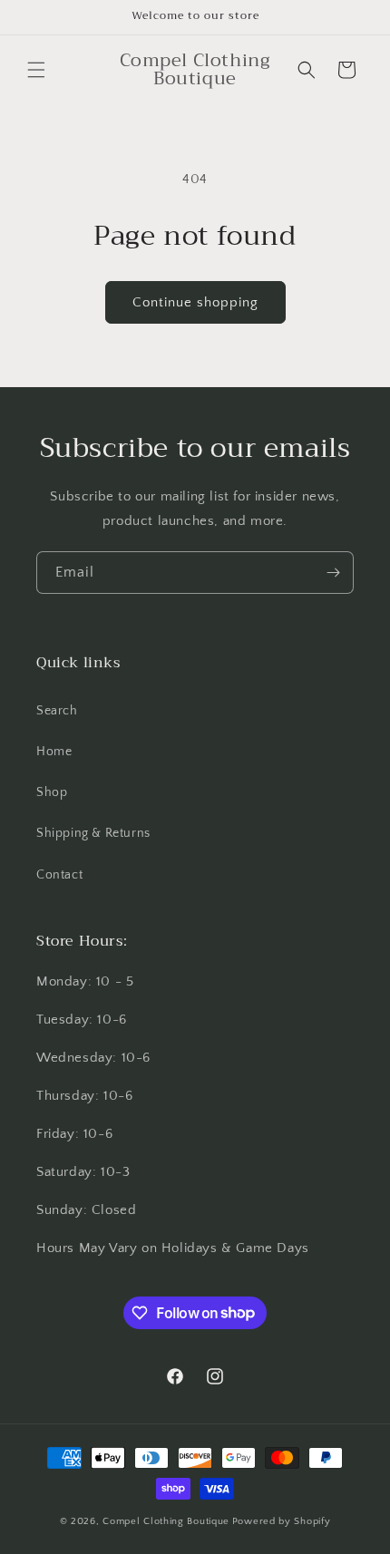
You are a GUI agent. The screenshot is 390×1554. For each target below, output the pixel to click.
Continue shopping (195, 302)
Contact (59, 875)
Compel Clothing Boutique (165, 1521)
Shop (51, 792)
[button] (36, 70)
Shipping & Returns (93, 833)
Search (57, 711)
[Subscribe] (333, 572)
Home (54, 751)
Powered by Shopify (281, 1521)
